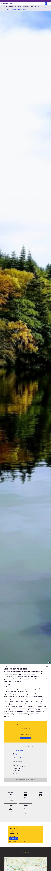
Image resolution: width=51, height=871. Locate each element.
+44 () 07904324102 (19, 750)
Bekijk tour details (18, 754)
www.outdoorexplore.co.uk (37, 714)
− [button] (5, 861)
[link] (46, 3)
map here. (35, 713)
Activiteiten (11, 666)
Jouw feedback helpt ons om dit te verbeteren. (16, 9)
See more (25, 815)
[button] (49, 3)
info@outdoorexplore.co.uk (19, 757)
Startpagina (6, 666)
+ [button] (5, 859)
